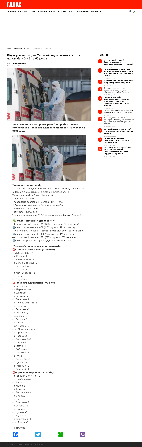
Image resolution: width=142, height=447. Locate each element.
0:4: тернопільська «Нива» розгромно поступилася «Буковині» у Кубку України (116, 90)
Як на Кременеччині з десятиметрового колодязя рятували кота (116, 140)
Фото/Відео (83, 11)
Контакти (96, 11)
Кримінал (42, 11)
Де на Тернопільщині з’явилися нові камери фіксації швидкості (118, 111)
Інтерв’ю (62, 11)
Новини (12, 11)
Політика (22, 11)
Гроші (32, 11)
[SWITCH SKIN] (133, 11)
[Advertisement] (71, 31)
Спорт (72, 11)
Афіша (52, 11)
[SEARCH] (130, 11)
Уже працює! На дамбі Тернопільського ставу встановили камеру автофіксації (118, 62)
